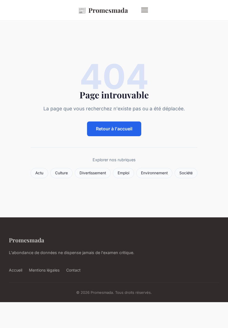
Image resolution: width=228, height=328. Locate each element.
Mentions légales (44, 270)
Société (186, 173)
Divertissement (93, 173)
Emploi (123, 173)
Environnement (154, 173)
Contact (73, 270)
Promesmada (103, 10)
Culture (61, 173)
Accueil (15, 270)
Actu (39, 173)
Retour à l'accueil (114, 128)
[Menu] (144, 10)
